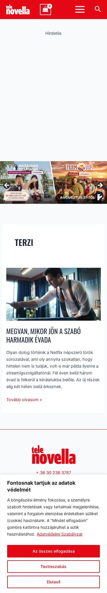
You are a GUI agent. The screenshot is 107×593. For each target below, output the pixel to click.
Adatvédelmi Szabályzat (59, 534)
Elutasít (53, 581)
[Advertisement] (53, 97)
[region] (53, 533)
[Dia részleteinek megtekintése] (53, 182)
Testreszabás (53, 566)
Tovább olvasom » (24, 399)
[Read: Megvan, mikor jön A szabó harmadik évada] (53, 293)
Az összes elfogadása (54, 551)
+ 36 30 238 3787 (53, 472)
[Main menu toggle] (79, 9)
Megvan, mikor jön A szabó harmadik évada (43, 335)
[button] (98, 9)
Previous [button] (7, 185)
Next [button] (100, 185)
